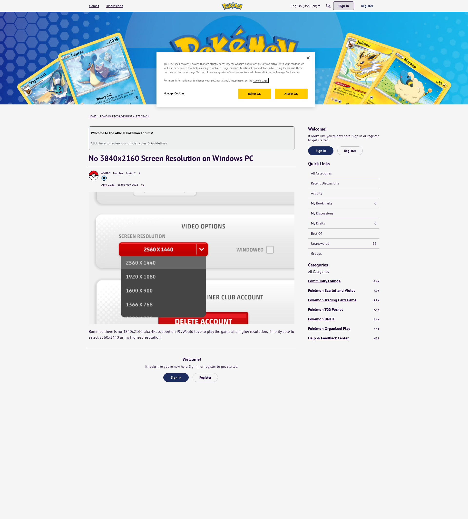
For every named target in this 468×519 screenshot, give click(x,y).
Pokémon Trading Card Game (343, 299)
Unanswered (343, 243)
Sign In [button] (176, 377)
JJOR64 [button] (105, 172)
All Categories (321, 173)
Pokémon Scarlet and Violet (343, 290)
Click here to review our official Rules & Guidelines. (129, 143)
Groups (316, 253)
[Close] (308, 57)
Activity (316, 193)
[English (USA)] (232, 6)
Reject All (254, 93)
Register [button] (205, 377)
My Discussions (322, 213)
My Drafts (343, 223)
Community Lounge (343, 280)
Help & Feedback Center (343, 338)
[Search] (328, 5)
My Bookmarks (343, 203)
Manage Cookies (174, 93)
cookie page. (261, 80)
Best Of (316, 233)
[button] (93, 175)
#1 (143, 184)
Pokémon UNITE (343, 318)
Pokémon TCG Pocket (343, 309)
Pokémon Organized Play (343, 328)
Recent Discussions (325, 183)
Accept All (291, 93)
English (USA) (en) (304, 6)
